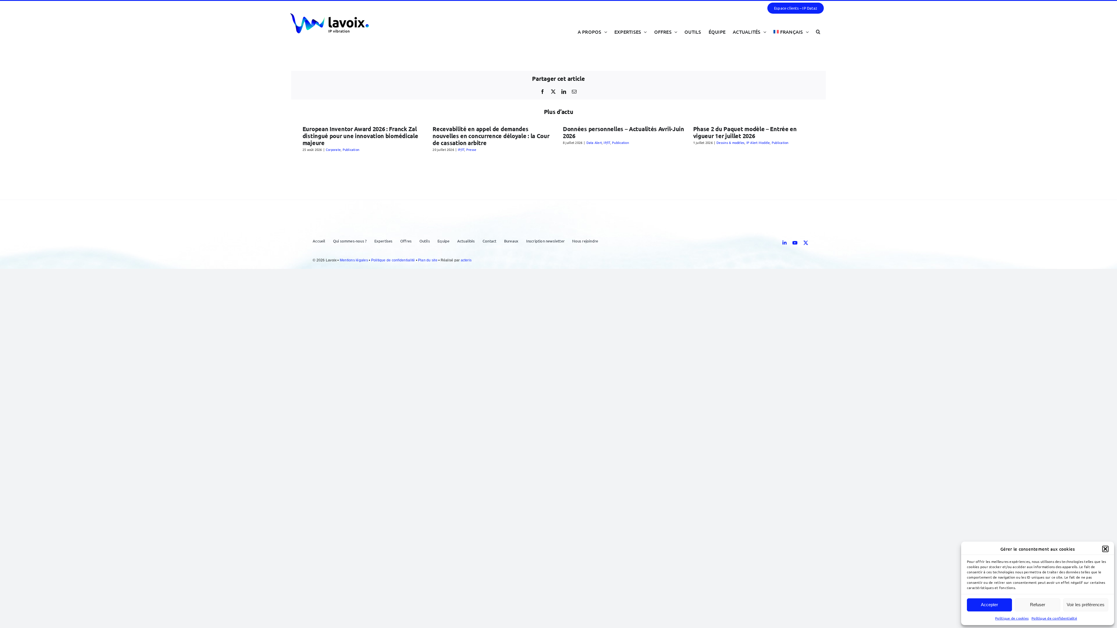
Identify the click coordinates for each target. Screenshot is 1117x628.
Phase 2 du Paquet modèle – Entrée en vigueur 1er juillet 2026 (745, 132)
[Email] (574, 91)
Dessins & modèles (730, 142)
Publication (351, 149)
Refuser (1037, 604)
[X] (553, 91)
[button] (1105, 549)
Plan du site (428, 260)
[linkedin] (784, 242)
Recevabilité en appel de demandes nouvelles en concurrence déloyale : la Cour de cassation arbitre (491, 136)
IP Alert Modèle (758, 142)
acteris (466, 260)
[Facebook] (542, 91)
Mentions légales (354, 260)
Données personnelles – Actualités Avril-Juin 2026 (623, 132)
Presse (471, 149)
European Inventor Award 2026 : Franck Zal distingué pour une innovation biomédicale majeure (360, 136)
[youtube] (795, 242)
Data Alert (594, 142)
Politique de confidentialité (1054, 618)
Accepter (989, 604)
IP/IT (461, 149)
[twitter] (805, 242)
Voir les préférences (1085, 604)
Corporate (333, 149)
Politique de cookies (1012, 618)
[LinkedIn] (563, 91)
